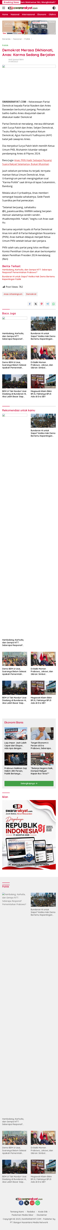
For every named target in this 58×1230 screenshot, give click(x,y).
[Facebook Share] (30, 304)
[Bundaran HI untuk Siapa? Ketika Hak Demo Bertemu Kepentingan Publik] (43, 324)
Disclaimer (42, 1215)
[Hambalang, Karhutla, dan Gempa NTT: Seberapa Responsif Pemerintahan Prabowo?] (14, 324)
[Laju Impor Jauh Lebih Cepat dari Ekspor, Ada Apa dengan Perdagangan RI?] (15, 733)
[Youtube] (32, 1203)
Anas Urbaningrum (13, 294)
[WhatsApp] (37, 1203)
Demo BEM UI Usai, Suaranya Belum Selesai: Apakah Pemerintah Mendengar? (14, 365)
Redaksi (31, 1211)
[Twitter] (26, 1203)
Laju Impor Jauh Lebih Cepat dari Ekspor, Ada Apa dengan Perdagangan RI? (15, 745)
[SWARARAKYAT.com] (22, 8)
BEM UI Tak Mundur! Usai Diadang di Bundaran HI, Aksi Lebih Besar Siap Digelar (14, 394)
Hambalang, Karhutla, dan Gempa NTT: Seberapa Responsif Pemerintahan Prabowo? (27, 271)
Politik (5, 45)
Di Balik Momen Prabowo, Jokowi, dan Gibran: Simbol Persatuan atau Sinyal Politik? (42, 365)
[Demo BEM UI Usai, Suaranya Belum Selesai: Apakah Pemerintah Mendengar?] (14, 352)
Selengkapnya (28, 783)
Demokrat (31, 294)
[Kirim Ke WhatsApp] (53, 304)
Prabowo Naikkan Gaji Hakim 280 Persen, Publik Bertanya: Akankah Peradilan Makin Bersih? (15, 771)
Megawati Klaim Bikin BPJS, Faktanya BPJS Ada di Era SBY (41, 394)
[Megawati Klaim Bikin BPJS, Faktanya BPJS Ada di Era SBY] (43, 381)
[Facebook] (21, 1203)
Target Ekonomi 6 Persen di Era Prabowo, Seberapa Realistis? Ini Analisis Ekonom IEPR (41, 745)
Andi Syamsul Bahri (16, 59)
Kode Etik (43, 1211)
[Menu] (4, 7)
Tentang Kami (17, 1211)
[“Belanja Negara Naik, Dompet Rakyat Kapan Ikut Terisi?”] (42, 759)
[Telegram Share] (47, 304)
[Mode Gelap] (54, 8)
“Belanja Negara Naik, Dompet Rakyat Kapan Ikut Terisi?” (42, 771)
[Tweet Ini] (35, 304)
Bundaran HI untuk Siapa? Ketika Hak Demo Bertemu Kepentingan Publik (28, 278)
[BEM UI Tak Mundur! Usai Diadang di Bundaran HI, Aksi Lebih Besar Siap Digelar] (14, 381)
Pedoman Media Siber (22, 1215)
